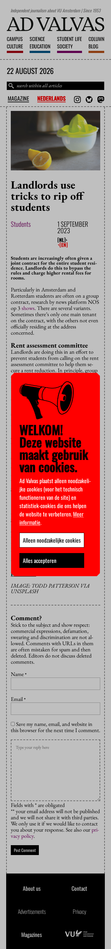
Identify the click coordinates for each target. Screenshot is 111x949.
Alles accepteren (39, 560)
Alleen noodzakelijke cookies (52, 540)
